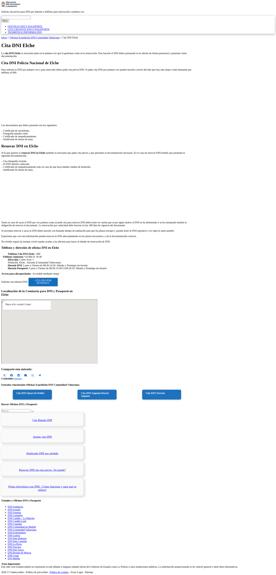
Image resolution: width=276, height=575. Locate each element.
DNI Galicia (14, 535)
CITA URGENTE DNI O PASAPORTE (29, 29)
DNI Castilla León (17, 521)
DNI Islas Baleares (17, 538)
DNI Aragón (14, 509)
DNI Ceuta (13, 555)
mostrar (18, 378)
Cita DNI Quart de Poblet (30, 393)
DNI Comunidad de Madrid (22, 527)
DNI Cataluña (15, 524)
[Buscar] (32, 411)
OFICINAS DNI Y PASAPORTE (25, 26)
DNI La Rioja (15, 544)
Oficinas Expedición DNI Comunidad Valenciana (35, 37)
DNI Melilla (14, 558)
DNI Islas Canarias (17, 541)
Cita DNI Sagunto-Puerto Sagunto (95, 394)
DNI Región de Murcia (19, 552)
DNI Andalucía (15, 506)
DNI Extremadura (17, 532)
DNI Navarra (14, 547)
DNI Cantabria (15, 515)
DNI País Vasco (16, 550)
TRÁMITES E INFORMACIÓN (25, 32)
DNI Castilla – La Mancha (21, 518)
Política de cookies (59, 572)
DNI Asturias (14, 512)
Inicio (4, 37)
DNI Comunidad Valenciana (22, 529)
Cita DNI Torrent (155, 393)
